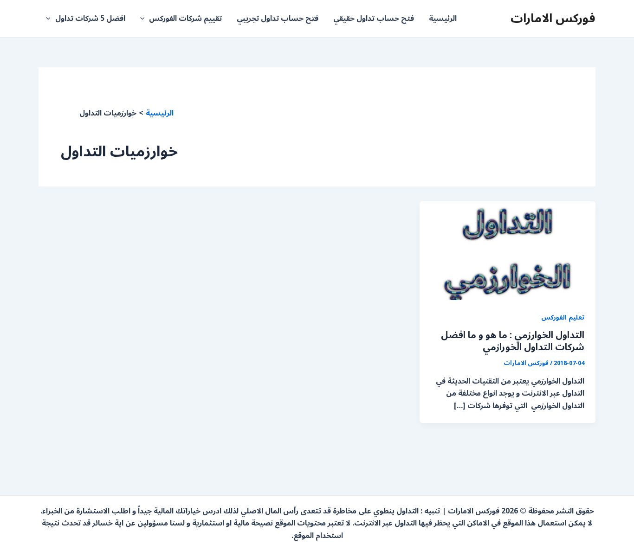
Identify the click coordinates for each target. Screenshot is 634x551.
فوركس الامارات (553, 18)
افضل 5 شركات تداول (90, 18)
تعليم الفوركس (562, 317)
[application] (144, 18)
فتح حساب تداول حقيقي (373, 18)
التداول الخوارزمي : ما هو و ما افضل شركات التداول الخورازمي (512, 341)
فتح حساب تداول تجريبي (277, 18)
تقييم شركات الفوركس (185, 18)
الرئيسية (443, 18)
